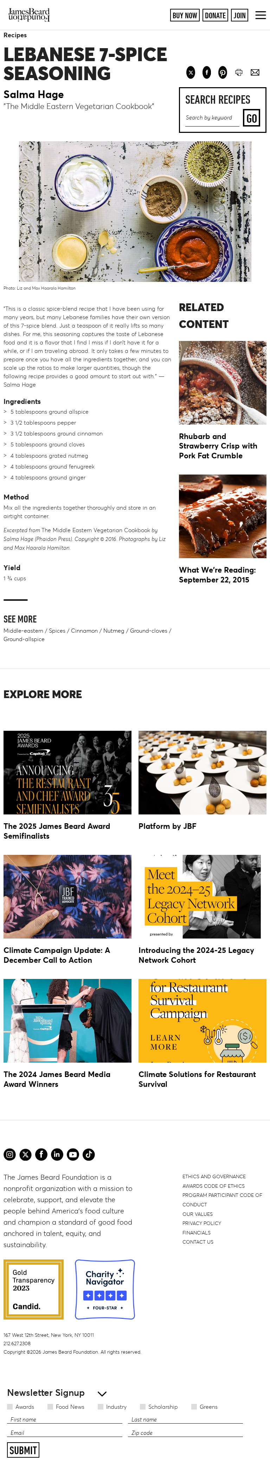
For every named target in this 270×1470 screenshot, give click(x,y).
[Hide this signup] (100, 1393)
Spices (57, 630)
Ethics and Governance (214, 1176)
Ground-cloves (148, 630)
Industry (116, 1406)
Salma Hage (34, 94)
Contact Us (197, 1242)
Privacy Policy (201, 1223)
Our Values (197, 1214)
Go (251, 118)
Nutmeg (113, 630)
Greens (209, 1406)
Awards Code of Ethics (213, 1186)
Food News (70, 1406)
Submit (23, 1450)
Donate (215, 15)
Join (239, 15)
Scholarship (163, 1406)
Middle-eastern (23, 630)
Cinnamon (84, 630)
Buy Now (185, 15)
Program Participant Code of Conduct (222, 1200)
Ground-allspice (24, 639)
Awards (24, 1406)
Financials (196, 1233)
